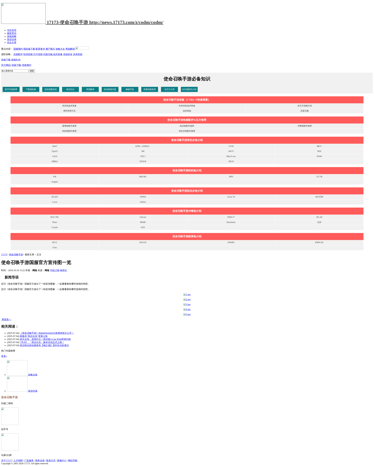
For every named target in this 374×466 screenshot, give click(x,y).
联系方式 (51, 460)
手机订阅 (54, 270)
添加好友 (67, 54)
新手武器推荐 (11, 89)
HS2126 (143, 242)
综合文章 (11, 42)
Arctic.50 (231, 197)
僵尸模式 (50, 49)
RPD (231, 177)
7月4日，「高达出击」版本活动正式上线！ (42, 342)
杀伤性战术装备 (69, 106)
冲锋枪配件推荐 (304, 126)
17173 (4, 254)
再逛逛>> (6, 319)
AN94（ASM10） (143, 146)
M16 (319, 151)
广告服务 (29, 460)
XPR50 (143, 197)
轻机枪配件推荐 (69, 131)
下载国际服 (31, 89)
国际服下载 (29, 49)
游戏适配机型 (51, 89)
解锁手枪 (130, 89)
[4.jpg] (187, 309)
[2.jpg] (187, 299)
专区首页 (11, 30)
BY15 (54, 242)
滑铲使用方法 (69, 111)
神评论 (63, 270)
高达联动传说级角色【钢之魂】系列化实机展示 (44, 345)
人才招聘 (18, 460)
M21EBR (319, 197)
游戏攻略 (11, 36)
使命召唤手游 (16, 254)
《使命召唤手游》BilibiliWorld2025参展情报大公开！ (47, 333)
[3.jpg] (187, 304)
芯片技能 (38, 54)
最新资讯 (11, 33)
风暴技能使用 (149, 89)
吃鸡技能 (28, 54)
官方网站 (6, 65)
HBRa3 (55, 161)
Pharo (54, 222)
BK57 (319, 146)
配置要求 (40, 49)
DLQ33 (55, 197)
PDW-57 (231, 217)
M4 (143, 151)
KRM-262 (319, 242)
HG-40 (319, 217)
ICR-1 (143, 156)
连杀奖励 (77, 54)
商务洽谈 (40, 460)
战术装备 (58, 54)
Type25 (55, 151)
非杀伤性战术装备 (187, 106)
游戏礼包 (15, 59)
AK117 (231, 151)
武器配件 (18, 54)
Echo (55, 247)
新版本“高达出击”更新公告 (34, 336)
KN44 (319, 156)
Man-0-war (231, 156)
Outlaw (143, 202)
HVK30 (143, 161)
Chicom (143, 217)
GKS (143, 227)
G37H (231, 146)
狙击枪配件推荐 (187, 126)
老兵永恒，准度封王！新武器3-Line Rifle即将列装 (45, 339)
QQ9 (319, 222)
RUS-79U (55, 217)
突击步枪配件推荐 (187, 131)
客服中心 (61, 460)
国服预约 (18, 49)
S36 (54, 177)
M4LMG (143, 177)
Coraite (55, 227)
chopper (54, 182)
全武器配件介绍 (189, 89)
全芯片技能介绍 (304, 106)
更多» (4, 356)
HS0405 (231, 242)
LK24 (54, 156)
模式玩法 (70, 89)
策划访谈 (11, 39)
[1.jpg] (187, 294)
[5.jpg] (187, 314)
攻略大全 (60, 49)
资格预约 (26, 65)
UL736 (319, 177)
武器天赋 (48, 54)
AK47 (54, 146)
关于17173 (6, 460)
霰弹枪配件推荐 (69, 126)
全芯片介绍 (169, 89)
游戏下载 (6, 59)
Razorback (231, 222)
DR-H (231, 161)
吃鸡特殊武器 (110, 89)
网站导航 (72, 460)
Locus (54, 202)
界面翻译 (70, 49)
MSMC (143, 222)
